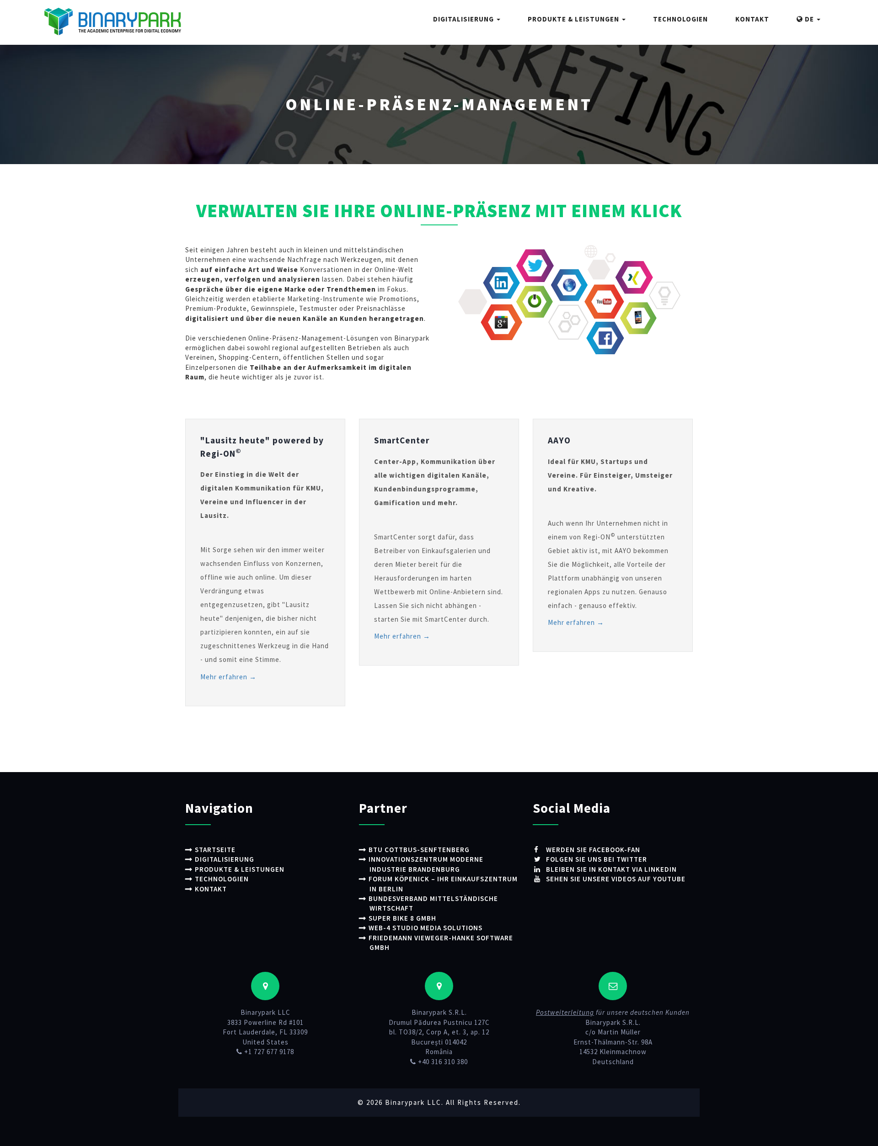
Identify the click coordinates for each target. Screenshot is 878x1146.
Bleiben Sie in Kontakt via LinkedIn (610, 869)
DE (809, 19)
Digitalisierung (464, 19)
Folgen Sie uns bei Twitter (595, 859)
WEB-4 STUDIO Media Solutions (425, 927)
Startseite (215, 849)
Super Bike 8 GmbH (402, 918)
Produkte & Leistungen (574, 19)
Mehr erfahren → (228, 676)
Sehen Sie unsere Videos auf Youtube (614, 878)
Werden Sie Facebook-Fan (592, 849)
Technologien (680, 19)
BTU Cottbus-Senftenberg (419, 849)
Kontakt (752, 19)
